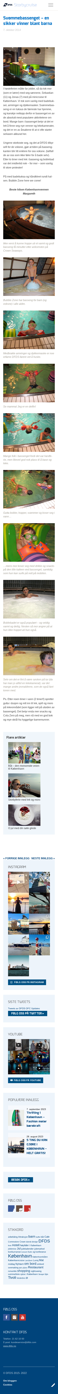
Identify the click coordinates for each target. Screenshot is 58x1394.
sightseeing (36, 1271)
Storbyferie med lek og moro (24, 799)
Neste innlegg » (43, 858)
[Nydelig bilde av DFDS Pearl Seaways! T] (39, 903)
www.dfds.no (9, 1346)
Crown (22, 1242)
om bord (30, 1263)
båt (42, 1237)
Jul (19, 1248)
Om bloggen (10, 1380)
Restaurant (35, 1267)
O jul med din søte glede (22, 828)
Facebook (11, 1208)
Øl (27, 1278)
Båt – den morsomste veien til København (23, 767)
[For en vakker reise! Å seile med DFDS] (18, 924)
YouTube (27, 1208)
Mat (41, 1260)
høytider (24, 1245)
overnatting (13, 1267)
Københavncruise (16, 1260)
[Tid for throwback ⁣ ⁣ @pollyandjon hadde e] (39, 924)
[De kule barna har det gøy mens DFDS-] (39, 944)
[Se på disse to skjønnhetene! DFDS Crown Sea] (18, 944)
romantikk (12, 1271)
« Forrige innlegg (16, 858)
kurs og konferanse (37, 1252)
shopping (23, 1270)
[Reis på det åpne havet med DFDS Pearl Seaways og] (18, 965)
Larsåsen (28, 1260)
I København (35, 1245)
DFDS (44, 1241)
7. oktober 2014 (12, 30)
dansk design (32, 1242)
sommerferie (14, 1274)
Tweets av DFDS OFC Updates (24, 1008)
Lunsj (36, 1260)
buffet (38, 1237)
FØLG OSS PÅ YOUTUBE (27, 1080)
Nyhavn (19, 1264)
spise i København (29, 1274)
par (20, 1268)
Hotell (15, 1245)
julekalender (27, 1248)
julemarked (39, 1249)
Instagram (19, 1208)
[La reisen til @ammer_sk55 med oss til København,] (18, 882)
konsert (24, 1252)
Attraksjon (23, 1237)
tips (46, 1274)
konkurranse (14, 1251)
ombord (40, 1264)
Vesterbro (21, 1278)
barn (31, 1236)
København (20, 1256)
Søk (50, 5)
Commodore (13, 1242)
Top (51, 1385)
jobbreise (12, 1249)
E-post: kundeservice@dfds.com (19, 1342)
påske (25, 1268)
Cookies (7, 1384)
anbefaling (13, 1237)
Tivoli (12, 1278)
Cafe (46, 1237)
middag (11, 1264)
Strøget (41, 1274)
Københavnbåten (40, 1257)
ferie (9, 1245)
